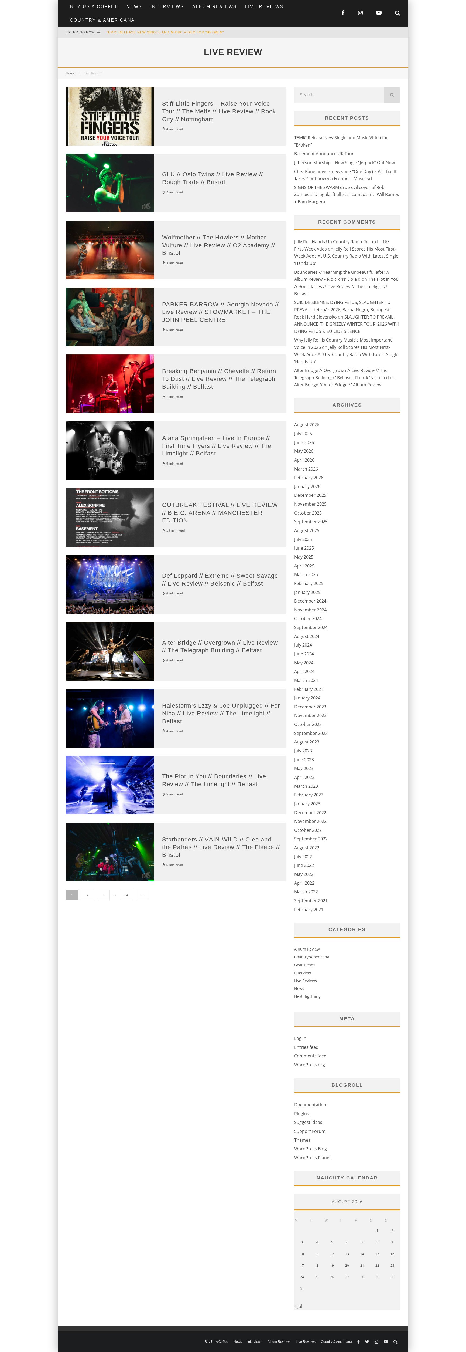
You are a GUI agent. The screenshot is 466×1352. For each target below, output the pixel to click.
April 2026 (304, 460)
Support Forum (309, 1131)
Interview (302, 972)
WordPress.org (309, 1065)
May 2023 (303, 768)
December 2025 (310, 495)
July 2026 (303, 434)
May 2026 (303, 451)
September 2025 (311, 522)
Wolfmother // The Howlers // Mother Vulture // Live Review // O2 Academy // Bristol (218, 245)
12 (332, 1254)
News (134, 6)
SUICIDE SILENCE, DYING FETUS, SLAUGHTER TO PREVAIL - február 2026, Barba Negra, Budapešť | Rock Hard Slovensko (343, 309)
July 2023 (303, 751)
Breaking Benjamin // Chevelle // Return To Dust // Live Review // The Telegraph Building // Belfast (219, 379)
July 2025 (303, 539)
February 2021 (308, 909)
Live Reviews (264, 6)
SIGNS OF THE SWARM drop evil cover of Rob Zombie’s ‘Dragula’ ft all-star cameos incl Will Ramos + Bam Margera (346, 194)
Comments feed (310, 1056)
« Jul (298, 1306)
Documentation (310, 1105)
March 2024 (306, 680)
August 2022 (306, 848)
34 (126, 895)
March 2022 (306, 892)
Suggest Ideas (308, 1122)
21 (362, 1265)
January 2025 (307, 592)
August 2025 (306, 530)
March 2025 (306, 574)
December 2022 (310, 813)
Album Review (307, 949)
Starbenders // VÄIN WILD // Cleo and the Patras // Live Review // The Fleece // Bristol (221, 847)
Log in (300, 1038)
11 (317, 1254)
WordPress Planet (312, 1158)
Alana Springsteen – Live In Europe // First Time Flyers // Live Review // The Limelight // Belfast (217, 446)
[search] (392, 95)
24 (302, 1277)
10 (302, 1254)
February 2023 (308, 795)
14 (362, 1254)
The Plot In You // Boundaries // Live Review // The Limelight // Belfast (346, 286)
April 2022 (304, 883)
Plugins (301, 1114)
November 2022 (310, 821)
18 (317, 1265)
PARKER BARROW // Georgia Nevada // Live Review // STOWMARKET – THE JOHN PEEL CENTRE (220, 312)
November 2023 (310, 715)
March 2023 (306, 786)
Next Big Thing (307, 996)
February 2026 (308, 478)
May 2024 (303, 663)
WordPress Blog (310, 1149)
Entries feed (306, 1047)
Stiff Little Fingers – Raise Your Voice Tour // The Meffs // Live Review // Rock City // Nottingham (219, 111)
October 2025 (308, 513)
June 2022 (304, 865)
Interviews (167, 6)
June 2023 (304, 760)
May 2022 (303, 874)
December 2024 (310, 601)
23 (392, 1265)
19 (332, 1265)
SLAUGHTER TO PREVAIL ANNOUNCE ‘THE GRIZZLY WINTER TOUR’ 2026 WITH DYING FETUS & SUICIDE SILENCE (346, 324)
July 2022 (303, 857)
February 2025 (308, 583)
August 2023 (306, 742)
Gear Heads (304, 964)
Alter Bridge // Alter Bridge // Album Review (337, 385)
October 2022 (308, 830)
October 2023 (308, 724)
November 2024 (310, 610)
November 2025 (310, 504)
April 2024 (304, 671)
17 (302, 1265)
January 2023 (307, 804)
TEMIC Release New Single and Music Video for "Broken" (165, 32)
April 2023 (304, 777)
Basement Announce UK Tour (324, 154)
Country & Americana (102, 20)
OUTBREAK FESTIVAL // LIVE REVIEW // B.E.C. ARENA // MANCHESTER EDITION (220, 513)
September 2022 (311, 839)
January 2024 (307, 698)
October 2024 (308, 618)
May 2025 (303, 557)
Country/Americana (311, 956)
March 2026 (306, 469)
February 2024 (308, 689)
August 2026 (306, 425)
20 (347, 1265)
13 (347, 1254)
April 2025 (304, 566)
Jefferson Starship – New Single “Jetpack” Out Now (344, 162)
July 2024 (303, 645)
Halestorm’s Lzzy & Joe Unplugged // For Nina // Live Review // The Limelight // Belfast (221, 713)
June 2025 (304, 548)
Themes (302, 1140)
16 (392, 1254)
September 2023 (311, 733)
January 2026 (307, 486)
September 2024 (311, 627)
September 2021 (311, 901)
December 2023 (310, 707)
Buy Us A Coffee (94, 6)
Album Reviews (214, 6)
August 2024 (306, 636)
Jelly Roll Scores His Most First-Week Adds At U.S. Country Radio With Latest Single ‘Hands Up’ (346, 256)
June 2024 (304, 654)
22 (377, 1265)
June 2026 (304, 442)
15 (377, 1254)
